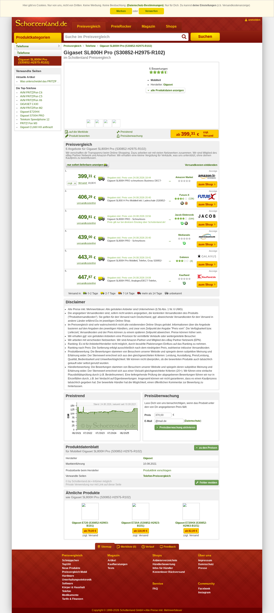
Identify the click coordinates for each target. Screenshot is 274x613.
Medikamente (70, 595)
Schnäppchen (70, 560)
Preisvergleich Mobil (74, 571)
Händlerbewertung (164, 564)
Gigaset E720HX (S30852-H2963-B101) (191, 524)
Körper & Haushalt (73, 587)
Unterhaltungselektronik (77, 579)
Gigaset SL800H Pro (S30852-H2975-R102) (33, 61)
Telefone (22, 46)
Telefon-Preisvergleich (157, 475)
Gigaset (168, 84)
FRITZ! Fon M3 (28, 123)
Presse (202, 568)
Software (67, 583)
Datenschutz (192, 420)
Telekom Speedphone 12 (34, 119)
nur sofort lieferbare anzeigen (85, 164)
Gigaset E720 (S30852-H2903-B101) (90, 524)
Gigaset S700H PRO (32, 115)
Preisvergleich (72, 45)
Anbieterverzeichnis (165, 560)
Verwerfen (151, 11)
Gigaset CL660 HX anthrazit (36, 127)
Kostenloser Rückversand (169, 571)
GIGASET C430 (29, 104)
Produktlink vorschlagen (157, 470)
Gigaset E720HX (30, 111)
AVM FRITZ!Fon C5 (31, 96)
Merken (121, 11)
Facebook (204, 588)
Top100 (66, 564)
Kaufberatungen (117, 564)
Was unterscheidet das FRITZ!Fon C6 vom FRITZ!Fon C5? (54, 81)
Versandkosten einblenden (201, 165)
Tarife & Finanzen (72, 598)
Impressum (205, 560)
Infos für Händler (163, 568)
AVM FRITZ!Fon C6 (31, 92)
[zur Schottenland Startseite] (42, 23)
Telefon (66, 591)
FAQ (155, 588)
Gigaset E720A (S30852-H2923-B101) (140, 524)
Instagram (204, 592)
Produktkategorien (33, 37)
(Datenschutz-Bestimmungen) (145, 5)
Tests (111, 568)
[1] (72, 183)
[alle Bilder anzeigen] (103, 123)
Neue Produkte (71, 568)
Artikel (112, 560)
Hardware (68, 575)
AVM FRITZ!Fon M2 (31, 107)
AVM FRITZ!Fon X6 (31, 100)
